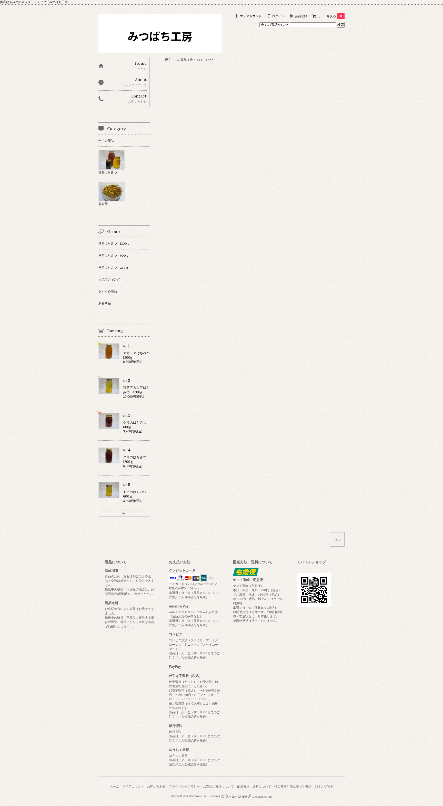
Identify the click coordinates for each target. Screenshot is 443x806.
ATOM (329, 786)
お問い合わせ (156, 786)
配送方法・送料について (254, 786)
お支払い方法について (218, 786)
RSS (317, 786)
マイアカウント (250, 16)
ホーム (114, 786)
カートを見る (330, 16)
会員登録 (301, 16)
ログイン (278, 16)
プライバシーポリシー (184, 786)
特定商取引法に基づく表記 (292, 786)
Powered (215, 796)
